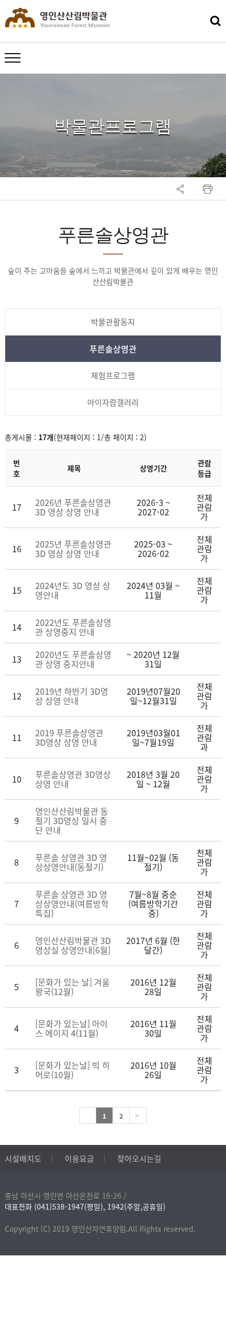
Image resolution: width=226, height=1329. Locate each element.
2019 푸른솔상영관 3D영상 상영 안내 (69, 737)
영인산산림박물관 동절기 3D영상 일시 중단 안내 (71, 820)
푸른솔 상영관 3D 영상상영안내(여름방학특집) (72, 903)
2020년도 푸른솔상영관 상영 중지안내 (73, 659)
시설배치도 (23, 1158)
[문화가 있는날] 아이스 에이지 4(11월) (71, 1028)
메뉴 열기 (12, 57)
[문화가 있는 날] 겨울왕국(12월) (72, 986)
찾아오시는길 (139, 1158)
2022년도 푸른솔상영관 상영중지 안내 (73, 626)
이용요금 (79, 1158)
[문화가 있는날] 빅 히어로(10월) (72, 1069)
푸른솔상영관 (113, 348)
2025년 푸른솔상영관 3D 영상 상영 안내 (73, 548)
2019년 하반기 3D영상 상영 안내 (71, 695)
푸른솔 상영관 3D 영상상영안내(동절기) (71, 862)
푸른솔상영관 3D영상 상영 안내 (73, 778)
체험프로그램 (113, 375)
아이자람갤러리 (113, 402)
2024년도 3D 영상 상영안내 (72, 590)
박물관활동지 (113, 322)
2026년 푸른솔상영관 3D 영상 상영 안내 (73, 507)
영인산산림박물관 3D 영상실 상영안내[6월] (73, 945)
